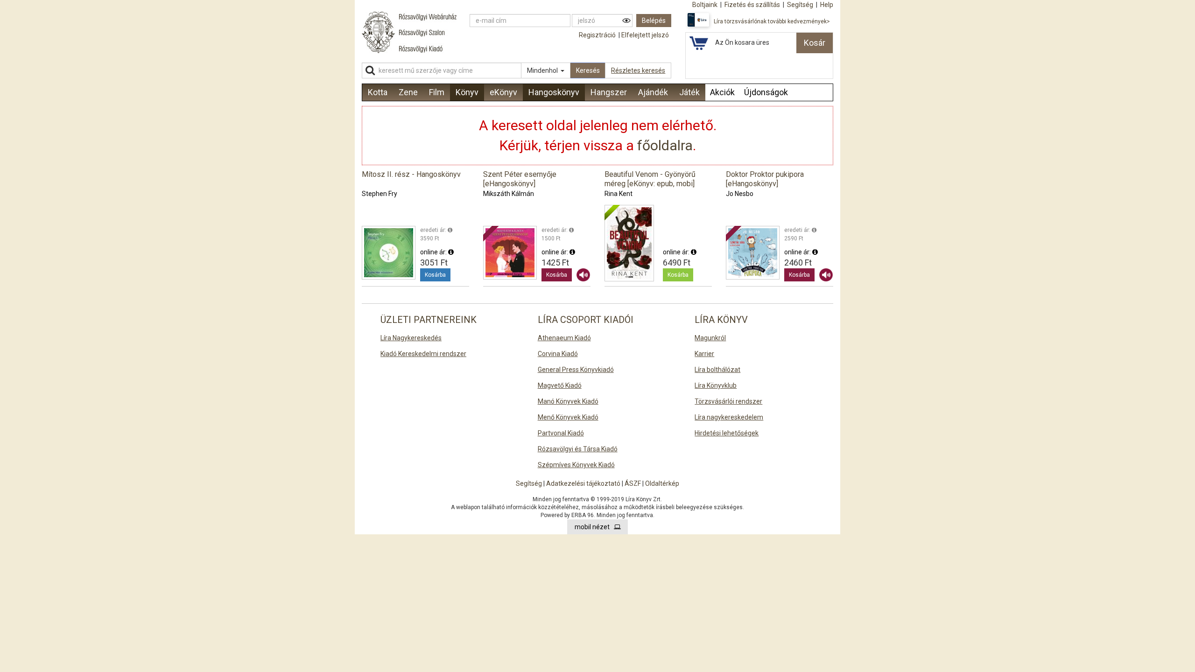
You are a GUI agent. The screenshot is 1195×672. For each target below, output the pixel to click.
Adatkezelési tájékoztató (583, 483)
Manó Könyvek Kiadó (568, 401)
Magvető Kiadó (560, 385)
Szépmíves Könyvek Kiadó (576, 465)
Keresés (588, 70)
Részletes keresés (638, 70)
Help (826, 4)
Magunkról (710, 338)
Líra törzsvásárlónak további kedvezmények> (772, 21)
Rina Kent (619, 193)
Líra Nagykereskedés (411, 338)
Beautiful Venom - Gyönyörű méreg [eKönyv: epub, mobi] (650, 179)
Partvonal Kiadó (561, 433)
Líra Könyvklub (716, 385)
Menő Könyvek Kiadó (568, 417)
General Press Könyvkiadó (576, 369)
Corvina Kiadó (558, 353)
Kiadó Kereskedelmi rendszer (423, 353)
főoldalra (665, 145)
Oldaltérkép (662, 483)
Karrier (704, 353)
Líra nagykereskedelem (729, 417)
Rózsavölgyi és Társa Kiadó (578, 449)
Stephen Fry (379, 193)
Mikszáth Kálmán (508, 193)
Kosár (814, 43)
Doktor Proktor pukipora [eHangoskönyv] (765, 179)
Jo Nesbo (739, 193)
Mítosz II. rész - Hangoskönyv (411, 174)
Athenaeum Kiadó (564, 338)
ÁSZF (633, 483)
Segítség (529, 483)
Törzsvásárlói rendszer (728, 401)
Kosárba (435, 275)
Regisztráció (597, 35)
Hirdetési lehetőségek (727, 433)
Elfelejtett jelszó (645, 35)
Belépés (654, 20)
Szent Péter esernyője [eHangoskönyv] (519, 179)
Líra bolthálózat (717, 369)
